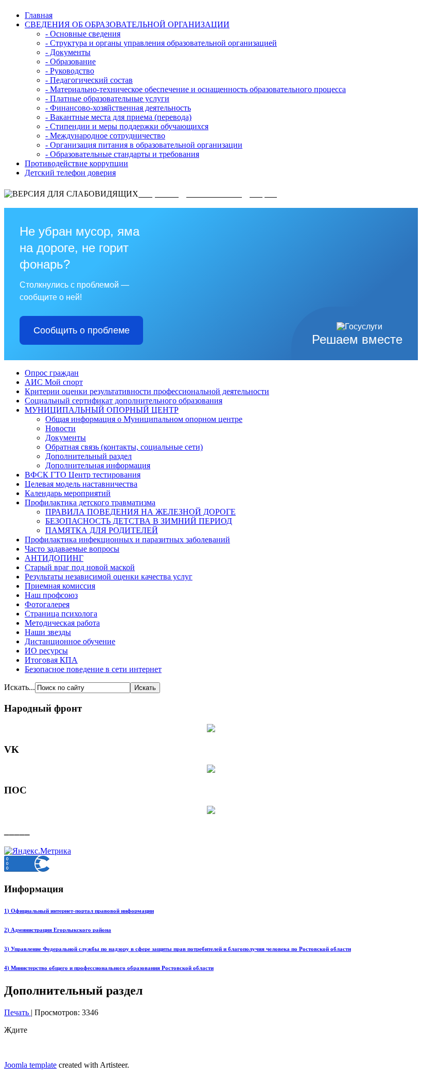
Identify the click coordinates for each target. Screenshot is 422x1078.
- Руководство (69, 70)
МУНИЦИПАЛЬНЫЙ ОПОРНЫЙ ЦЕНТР (102, 409)
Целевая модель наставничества (81, 484)
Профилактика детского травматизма (90, 502)
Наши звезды (48, 632)
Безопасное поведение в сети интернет (93, 669)
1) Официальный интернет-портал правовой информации (79, 911)
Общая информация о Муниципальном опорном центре (143, 419)
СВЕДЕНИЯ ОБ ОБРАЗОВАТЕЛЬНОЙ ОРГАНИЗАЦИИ (127, 24)
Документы (65, 437)
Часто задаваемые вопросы (72, 548)
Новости (60, 428)
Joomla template (30, 1065)
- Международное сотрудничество (105, 135)
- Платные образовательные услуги (107, 98)
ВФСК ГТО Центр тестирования (82, 474)
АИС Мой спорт (54, 382)
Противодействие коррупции (76, 163)
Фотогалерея (47, 604)
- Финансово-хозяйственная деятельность (118, 107)
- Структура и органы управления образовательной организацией (161, 43)
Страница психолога (61, 613)
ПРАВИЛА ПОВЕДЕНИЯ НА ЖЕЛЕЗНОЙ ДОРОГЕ (140, 511)
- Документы (68, 52)
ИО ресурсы (46, 650)
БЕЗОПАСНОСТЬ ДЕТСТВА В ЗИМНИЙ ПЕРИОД (138, 521)
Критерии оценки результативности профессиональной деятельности (147, 391)
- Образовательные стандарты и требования (122, 154)
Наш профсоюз (51, 595)
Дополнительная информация (97, 465)
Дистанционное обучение (70, 641)
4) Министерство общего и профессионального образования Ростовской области (109, 968)
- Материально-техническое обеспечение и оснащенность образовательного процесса (195, 89)
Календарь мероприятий (68, 493)
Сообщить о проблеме (81, 330)
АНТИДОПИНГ (54, 558)
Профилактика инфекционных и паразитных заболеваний (127, 539)
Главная (38, 15)
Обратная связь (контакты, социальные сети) (124, 447)
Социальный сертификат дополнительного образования (123, 400)
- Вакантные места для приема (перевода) (118, 117)
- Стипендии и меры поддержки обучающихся (126, 126)
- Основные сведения (82, 33)
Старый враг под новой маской (80, 567)
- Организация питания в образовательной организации (143, 144)
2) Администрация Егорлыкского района (57, 930)
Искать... (19, 687)
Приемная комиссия (60, 585)
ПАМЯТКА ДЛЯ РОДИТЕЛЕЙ (101, 530)
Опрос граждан (52, 372)
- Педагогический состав (89, 80)
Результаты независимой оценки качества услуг (108, 576)
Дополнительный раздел (88, 456)
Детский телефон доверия (70, 172)
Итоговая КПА (51, 660)
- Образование (70, 61)
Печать (17, 1012)
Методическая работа (62, 622)
